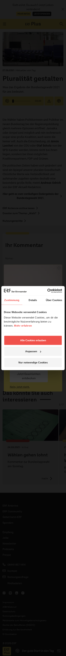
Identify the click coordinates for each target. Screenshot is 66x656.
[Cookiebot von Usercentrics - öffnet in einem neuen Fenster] (47, 291)
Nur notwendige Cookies (33, 362)
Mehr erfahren (23, 325)
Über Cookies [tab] (54, 300)
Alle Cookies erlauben (33, 340)
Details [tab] (33, 300)
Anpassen (31, 351)
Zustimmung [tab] (11, 300)
